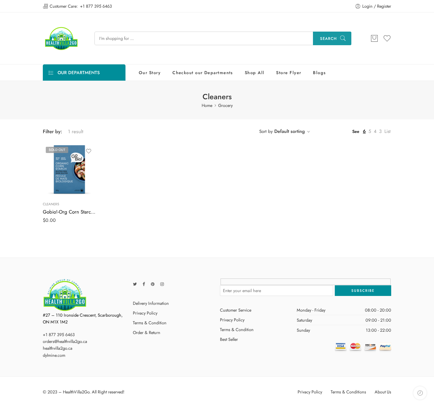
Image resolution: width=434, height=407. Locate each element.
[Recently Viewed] (420, 393)
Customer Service (235, 310)
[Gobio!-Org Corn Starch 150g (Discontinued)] (69, 170)
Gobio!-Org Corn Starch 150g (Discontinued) (69, 211)
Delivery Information (151, 303)
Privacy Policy (145, 313)
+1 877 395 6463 (96, 6)
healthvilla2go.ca (57, 348)
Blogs (319, 72)
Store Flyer (288, 72)
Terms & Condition (150, 323)
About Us (383, 392)
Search (328, 38)
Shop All (255, 72)
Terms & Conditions (348, 392)
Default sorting (289, 131)
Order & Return (146, 332)
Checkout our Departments (202, 72)
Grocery (225, 105)
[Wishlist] (89, 151)
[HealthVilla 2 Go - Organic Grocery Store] (61, 38)
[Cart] (374, 38)
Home (207, 105)
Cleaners (51, 204)
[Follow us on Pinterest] (152, 284)
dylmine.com (54, 355)
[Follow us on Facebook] (144, 284)
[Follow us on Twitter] (135, 284)
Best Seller (229, 339)
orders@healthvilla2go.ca (65, 341)
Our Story (150, 72)
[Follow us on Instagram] (162, 284)
